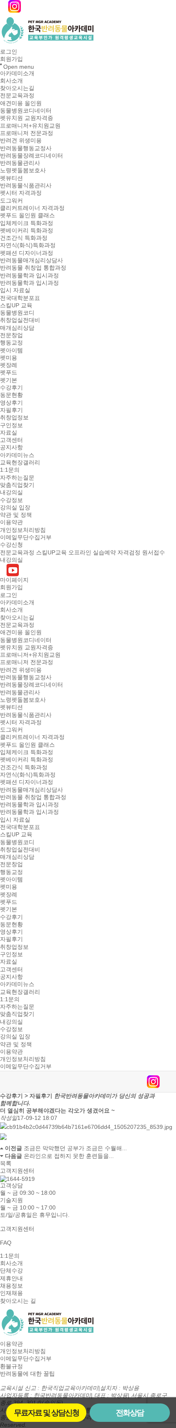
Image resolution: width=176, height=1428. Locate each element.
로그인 (8, 51)
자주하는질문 (17, 477)
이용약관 (11, 522)
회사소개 (11, 80)
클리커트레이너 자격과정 (32, 208)
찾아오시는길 (17, 88)
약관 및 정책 (16, 514)
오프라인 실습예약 (92, 552)
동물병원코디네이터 (26, 110)
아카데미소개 (17, 73)
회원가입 (11, 59)
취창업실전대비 (20, 320)
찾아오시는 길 (18, 1300)
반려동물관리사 (20, 163)
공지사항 (11, 447)
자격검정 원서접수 (141, 552)
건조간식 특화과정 (23, 237)
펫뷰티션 (11, 178)
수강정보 (11, 500)
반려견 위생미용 (21, 140)
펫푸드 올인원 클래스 (27, 215)
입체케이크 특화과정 (26, 223)
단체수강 (11, 1271)
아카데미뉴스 (17, 455)
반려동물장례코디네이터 (31, 155)
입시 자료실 (15, 290)
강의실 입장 (15, 507)
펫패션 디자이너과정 (26, 253)
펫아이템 (11, 350)
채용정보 (11, 1285)
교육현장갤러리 (20, 462)
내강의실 (11, 492)
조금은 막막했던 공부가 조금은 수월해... (75, 1148)
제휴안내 (11, 1278)
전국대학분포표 (20, 298)
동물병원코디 (17, 312)
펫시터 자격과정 (21, 193)
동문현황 (11, 395)
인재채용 (11, 1293)
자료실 (8, 432)
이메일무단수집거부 (26, 537)
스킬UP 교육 (16, 305)
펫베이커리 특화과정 (26, 230)
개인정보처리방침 (23, 530)
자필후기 (11, 410)
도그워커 (11, 200)
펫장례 (8, 365)
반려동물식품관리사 (26, 185)
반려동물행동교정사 (26, 148)
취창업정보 (14, 417)
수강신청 (11, 545)
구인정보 (11, 425)
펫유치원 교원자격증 (26, 118)
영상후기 (11, 402)
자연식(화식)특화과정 (28, 245)
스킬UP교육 (51, 552)
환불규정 (11, 1366)
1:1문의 (10, 470)
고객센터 (11, 440)
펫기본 (8, 380)
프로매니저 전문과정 (26, 133)
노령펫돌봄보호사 (23, 170)
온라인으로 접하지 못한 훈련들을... (69, 1156)
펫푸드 (8, 372)
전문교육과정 (17, 95)
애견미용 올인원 (21, 103)
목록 (5, 1163)
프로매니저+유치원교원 (30, 125)
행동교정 (11, 343)
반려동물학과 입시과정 (29, 275)
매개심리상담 (17, 327)
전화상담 (130, 1412)
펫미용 (8, 357)
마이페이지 (14, 580)
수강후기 (11, 387)
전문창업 (11, 335)
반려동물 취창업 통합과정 (33, 268)
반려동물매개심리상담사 (31, 260)
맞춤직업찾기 (17, 485)
